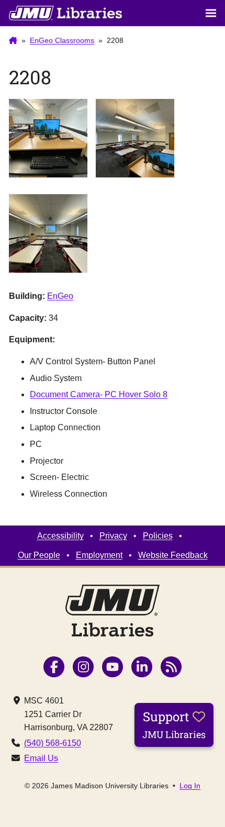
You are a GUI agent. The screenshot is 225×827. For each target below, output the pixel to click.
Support (174, 724)
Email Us (41, 758)
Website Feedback (173, 555)
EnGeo (60, 296)
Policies (158, 535)
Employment (99, 555)
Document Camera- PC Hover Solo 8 (98, 394)
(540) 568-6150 (52, 743)
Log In (189, 785)
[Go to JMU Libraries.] (13, 41)
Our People (39, 555)
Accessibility (60, 535)
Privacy (113, 535)
